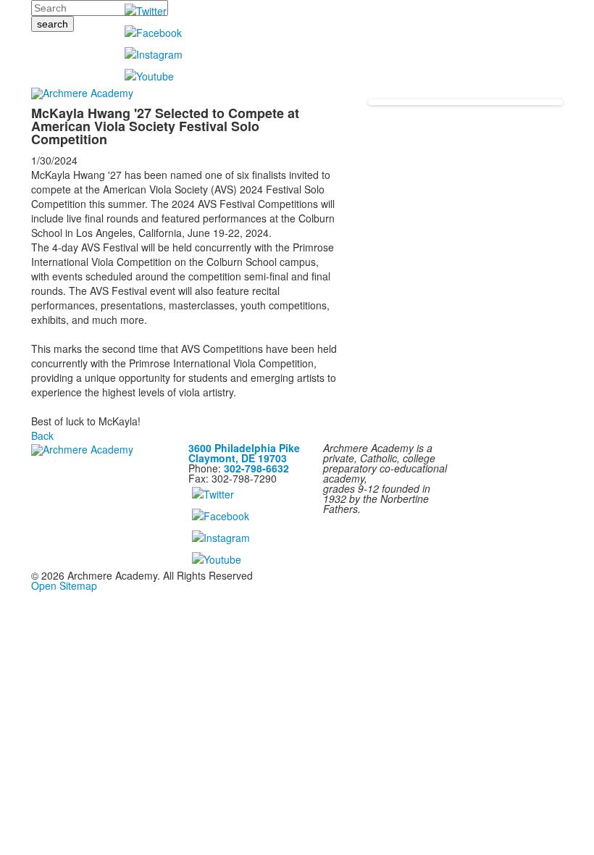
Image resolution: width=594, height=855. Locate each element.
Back (42, 435)
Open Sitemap (64, 585)
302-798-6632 (256, 468)
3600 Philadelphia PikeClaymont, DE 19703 (244, 453)
